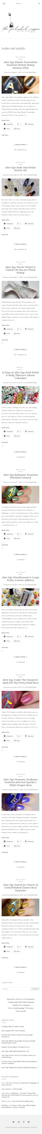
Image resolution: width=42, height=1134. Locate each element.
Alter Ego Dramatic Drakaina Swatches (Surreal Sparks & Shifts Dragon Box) (20, 782)
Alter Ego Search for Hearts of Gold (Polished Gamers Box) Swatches (20, 887)
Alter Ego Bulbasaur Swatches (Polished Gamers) (20, 476)
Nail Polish (20, 57)
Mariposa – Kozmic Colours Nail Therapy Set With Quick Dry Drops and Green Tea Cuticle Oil (20, 1095)
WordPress (33, 1127)
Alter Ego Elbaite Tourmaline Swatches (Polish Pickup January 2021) (20, 64)
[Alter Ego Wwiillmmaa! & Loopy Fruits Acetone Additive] (20, 597)
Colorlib (19, 1127)
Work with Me (21, 1011)
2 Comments (20, 457)
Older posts (7, 982)
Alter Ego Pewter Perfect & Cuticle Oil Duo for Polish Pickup (20, 269)
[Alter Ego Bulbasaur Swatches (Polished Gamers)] (20, 494)
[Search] (38, 3)
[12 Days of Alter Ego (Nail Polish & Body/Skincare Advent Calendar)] (20, 395)
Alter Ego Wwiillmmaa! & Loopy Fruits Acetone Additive (20, 579)
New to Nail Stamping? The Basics (21, 1008)
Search (35, 989)
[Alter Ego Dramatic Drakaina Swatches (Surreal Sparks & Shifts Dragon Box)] (20, 802)
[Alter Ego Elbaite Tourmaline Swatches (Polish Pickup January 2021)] (20, 85)
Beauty (20, 367)
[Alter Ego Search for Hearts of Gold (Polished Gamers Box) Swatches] (20, 907)
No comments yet (20, 150)
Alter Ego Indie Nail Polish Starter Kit (20, 169)
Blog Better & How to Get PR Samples (21, 999)
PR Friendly (18, 1089)
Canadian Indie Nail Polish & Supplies (21, 1002)
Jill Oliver (5, 1105)
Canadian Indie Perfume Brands (13, 1026)
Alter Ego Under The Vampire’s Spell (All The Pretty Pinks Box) (20, 681)
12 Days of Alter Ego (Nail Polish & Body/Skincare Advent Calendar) (20, 375)
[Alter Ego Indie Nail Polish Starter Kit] (20, 187)
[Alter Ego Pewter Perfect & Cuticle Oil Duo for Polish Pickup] (20, 290)
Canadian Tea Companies (21, 1005)
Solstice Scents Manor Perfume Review (16, 1047)
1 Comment (20, 560)
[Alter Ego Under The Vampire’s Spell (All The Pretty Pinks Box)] (20, 700)
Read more (20, 144)
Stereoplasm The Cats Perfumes (13, 1031)
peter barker (6, 1089)
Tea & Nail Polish (30, 72)
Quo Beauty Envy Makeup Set (23, 1101)
